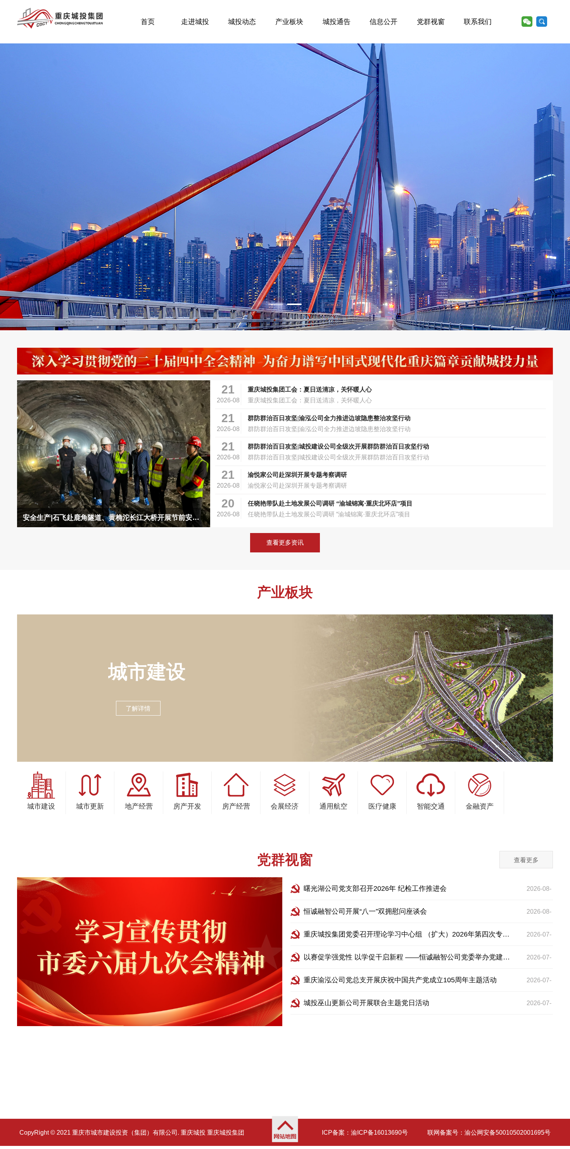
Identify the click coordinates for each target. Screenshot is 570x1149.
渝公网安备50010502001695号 (508, 1132)
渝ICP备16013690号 (379, 1132)
